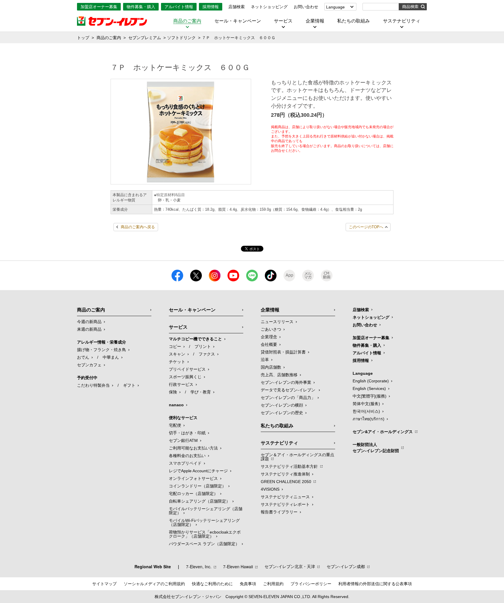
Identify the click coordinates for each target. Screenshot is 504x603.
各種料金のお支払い (187, 455)
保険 (173, 392)
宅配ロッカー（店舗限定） (193, 493)
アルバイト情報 (178, 6)
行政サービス (181, 384)
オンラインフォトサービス (193, 478)
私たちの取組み (353, 21)
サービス (283, 21)
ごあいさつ (271, 329)
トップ (83, 37)
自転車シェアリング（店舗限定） (199, 501)
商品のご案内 (187, 21)
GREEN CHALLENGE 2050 (286, 481)
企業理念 (269, 336)
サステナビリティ (401, 21)
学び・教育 (200, 392)
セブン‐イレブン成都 (346, 566)
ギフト (129, 385)
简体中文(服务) (366, 403)
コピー (175, 346)
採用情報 (210, 6)
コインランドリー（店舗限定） (197, 486)
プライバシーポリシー (310, 583)
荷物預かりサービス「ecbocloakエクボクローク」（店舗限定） (205, 534)
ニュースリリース (277, 321)
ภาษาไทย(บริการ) (368, 418)
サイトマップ (104, 583)
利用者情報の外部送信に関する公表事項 (375, 583)
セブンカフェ (89, 365)
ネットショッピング (269, 6)
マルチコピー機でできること (195, 339)
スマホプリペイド (185, 463)
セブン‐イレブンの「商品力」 (288, 397)
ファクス (207, 354)
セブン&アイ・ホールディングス (383, 432)
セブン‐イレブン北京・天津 (290, 566)
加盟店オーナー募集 (98, 6)
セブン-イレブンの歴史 (282, 412)
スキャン (177, 354)
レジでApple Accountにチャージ (198, 470)
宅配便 (175, 425)
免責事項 (248, 583)
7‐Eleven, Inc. (198, 566)
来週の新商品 (89, 329)
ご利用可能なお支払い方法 (193, 448)
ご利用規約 (273, 583)
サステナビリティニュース (285, 496)
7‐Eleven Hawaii (238, 566)
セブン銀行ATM (183, 440)
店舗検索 (236, 6)
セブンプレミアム (144, 37)
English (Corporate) (371, 381)
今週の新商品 (89, 321)
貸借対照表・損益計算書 (283, 352)
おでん (83, 357)
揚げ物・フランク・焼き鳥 (101, 349)
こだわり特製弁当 (93, 385)
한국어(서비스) (366, 411)
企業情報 (315, 21)
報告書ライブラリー (279, 512)
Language (335, 7)
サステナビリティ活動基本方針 (289, 466)
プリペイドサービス (187, 369)
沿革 (265, 359)
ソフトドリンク (181, 37)
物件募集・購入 (141, 6)
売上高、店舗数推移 (279, 374)
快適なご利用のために (212, 583)
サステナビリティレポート (285, 504)
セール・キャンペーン (237, 21)
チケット (177, 361)
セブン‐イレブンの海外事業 (286, 382)
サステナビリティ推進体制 (285, 474)
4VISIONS (270, 489)
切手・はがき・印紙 (187, 433)
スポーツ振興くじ (185, 376)
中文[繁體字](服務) (369, 396)
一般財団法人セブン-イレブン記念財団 (376, 447)
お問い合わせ (306, 6)
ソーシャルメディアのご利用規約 (154, 583)
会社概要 (269, 344)
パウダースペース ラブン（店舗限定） (204, 543)
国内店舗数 (271, 367)
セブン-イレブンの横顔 (282, 405)
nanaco (176, 404)
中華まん (111, 357)
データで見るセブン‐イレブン (288, 390)
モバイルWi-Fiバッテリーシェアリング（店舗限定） (204, 522)
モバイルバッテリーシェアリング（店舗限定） (205, 510)
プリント (203, 346)
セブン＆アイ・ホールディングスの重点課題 (297, 456)
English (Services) (369, 388)
